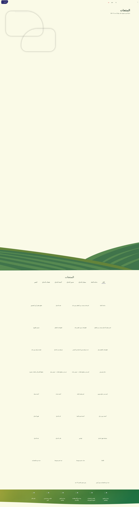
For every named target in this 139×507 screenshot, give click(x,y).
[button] (4, 2)
